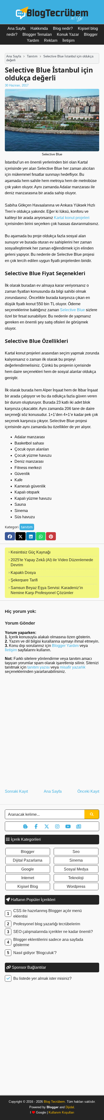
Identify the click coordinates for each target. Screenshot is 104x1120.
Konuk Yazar (68, 34)
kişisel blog (27, 886)
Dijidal (70, 1107)
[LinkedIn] (31, 536)
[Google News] (78, 826)
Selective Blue (72, 310)
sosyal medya (76, 869)
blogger (27, 852)
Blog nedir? (63, 28)
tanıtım (27, 527)
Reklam (50, 40)
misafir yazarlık (72, 667)
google (27, 869)
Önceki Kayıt (88, 791)
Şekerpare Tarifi (24, 580)
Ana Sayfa (16, 28)
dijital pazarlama (27, 860)
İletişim (68, 40)
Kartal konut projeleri (71, 218)
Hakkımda (39, 28)
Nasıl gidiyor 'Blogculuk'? (35, 953)
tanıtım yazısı (38, 667)
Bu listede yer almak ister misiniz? (42, 978)
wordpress (76, 886)
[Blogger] (25, 826)
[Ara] (91, 814)
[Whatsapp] (40, 536)
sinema (76, 860)
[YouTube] (68, 826)
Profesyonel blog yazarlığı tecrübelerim (46, 924)
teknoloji (76, 878)
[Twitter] (20, 536)
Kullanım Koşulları (61, 1112)
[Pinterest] (51, 536)
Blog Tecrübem (54, 1101)
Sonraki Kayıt (16, 791)
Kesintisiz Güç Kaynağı (31, 552)
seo (76, 852)
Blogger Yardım (65, 646)
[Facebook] (10, 536)
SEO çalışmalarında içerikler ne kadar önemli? (53, 932)
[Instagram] (57, 826)
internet (27, 878)
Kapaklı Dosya (23, 573)
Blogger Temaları (37, 34)
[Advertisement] (52, 1040)
